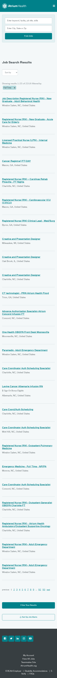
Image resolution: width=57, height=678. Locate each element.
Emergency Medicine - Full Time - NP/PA (24, 467)
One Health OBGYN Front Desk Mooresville (25, 332)
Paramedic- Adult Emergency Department (24, 350)
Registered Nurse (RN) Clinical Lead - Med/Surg (28, 221)
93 (43, 590)
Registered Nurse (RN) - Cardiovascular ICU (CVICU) (26, 201)
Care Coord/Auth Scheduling (17, 410)
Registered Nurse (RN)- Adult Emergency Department (24, 546)
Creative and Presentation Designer (21, 239)
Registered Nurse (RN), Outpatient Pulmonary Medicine (27, 447)
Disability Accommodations (36, 671)
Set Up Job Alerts (29, 617)
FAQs (31, 674)
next (48, 590)
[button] (5, 639)
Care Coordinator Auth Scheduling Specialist (26, 368)
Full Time (8, 88)
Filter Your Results (28, 605)
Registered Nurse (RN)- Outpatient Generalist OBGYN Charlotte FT (27, 504)
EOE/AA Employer (13, 671)
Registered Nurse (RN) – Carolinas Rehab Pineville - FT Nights (25, 180)
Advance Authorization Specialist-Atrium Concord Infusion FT (24, 312)
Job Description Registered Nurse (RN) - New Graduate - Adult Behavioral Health (26, 100)
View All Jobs (28, 659)
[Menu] (54, 6)
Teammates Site (28, 662)
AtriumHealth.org (29, 666)
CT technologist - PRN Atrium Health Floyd (25, 293)
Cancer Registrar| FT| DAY (16, 161)
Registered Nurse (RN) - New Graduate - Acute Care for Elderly (27, 120)
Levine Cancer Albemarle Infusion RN (22, 387)
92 (39, 590)
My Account (28, 655)
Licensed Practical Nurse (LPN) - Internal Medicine (24, 141)
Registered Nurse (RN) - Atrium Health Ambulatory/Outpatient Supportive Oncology (26, 525)
